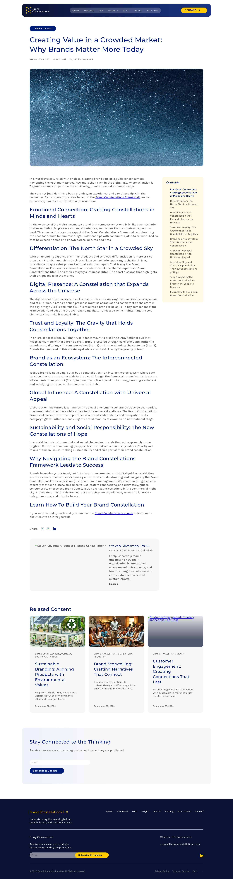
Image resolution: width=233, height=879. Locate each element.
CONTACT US (192, 10)
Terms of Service (180, 871)
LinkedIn (114, 584)
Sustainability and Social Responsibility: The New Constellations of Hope (184, 267)
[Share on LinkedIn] (54, 528)
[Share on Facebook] (43, 528)
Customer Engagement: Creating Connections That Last (171, 671)
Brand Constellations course (114, 513)
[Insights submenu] (117, 10)
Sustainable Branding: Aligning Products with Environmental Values (54, 674)
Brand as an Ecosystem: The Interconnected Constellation (184, 242)
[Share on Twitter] (49, 528)
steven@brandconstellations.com (180, 844)
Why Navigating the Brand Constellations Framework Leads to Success (182, 282)
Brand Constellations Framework (117, 197)
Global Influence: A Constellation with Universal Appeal (181, 254)
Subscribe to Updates (45, 771)
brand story (125, 653)
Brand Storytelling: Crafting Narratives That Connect (113, 669)
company (66, 653)
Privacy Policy (162, 871)
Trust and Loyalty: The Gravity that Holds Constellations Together (184, 231)
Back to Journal (43, 28)
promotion (100, 656)
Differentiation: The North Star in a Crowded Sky (184, 204)
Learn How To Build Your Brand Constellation (184, 293)
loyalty (181, 653)
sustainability (43, 656)
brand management (105, 653)
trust (55, 656)
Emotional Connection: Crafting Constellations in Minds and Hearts (184, 192)
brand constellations (47, 653)
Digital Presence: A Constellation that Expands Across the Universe (181, 217)
